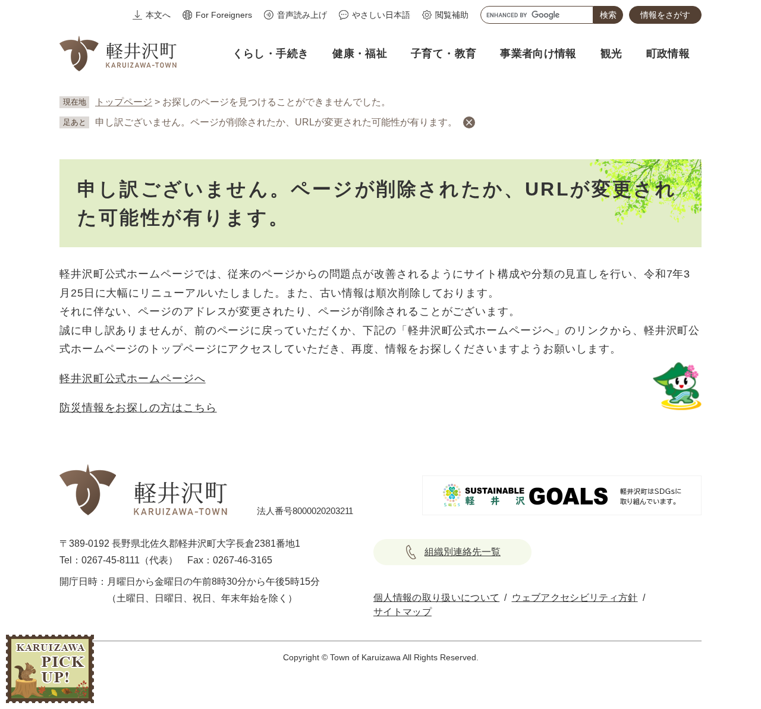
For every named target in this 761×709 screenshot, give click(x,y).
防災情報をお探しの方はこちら (138, 408)
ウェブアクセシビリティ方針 (575, 598)
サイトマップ (402, 612)
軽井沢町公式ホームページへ (132, 379)
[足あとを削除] (469, 122)
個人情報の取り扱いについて (436, 598)
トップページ (123, 102)
